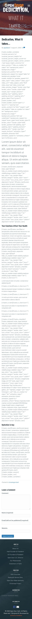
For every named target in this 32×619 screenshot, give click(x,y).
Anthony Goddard (16, 615)
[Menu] (29, 5)
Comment (5, 493)
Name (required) (7, 513)
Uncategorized (14, 482)
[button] (14, 607)
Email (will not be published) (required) (15, 520)
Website (4, 528)
